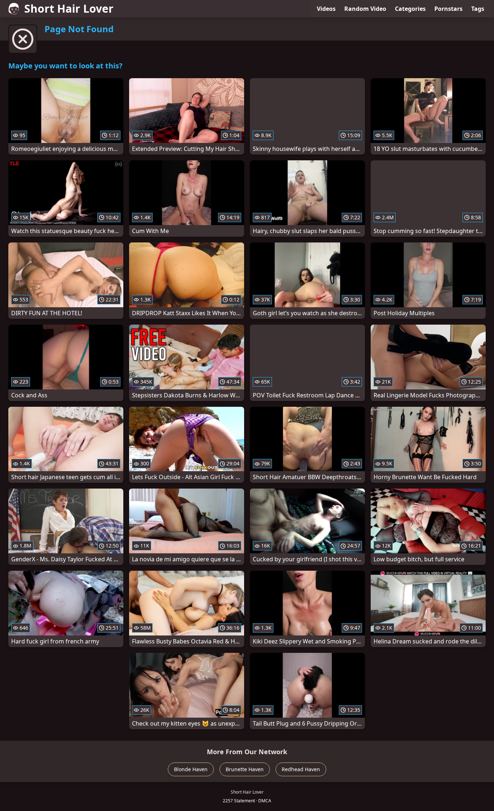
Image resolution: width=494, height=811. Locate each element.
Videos (326, 9)
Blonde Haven (191, 769)
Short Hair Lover (69, 8)
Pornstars (448, 9)
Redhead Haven (301, 769)
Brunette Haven (245, 769)
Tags (477, 9)
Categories (410, 9)
